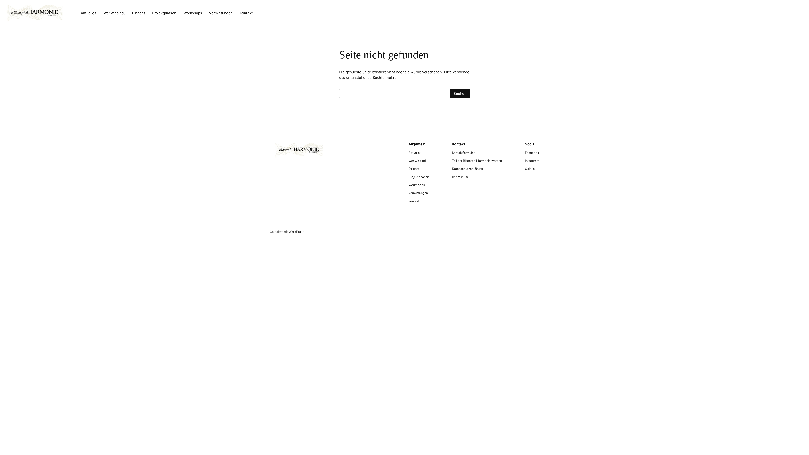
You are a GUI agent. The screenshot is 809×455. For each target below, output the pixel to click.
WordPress (296, 231)
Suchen (460, 93)
